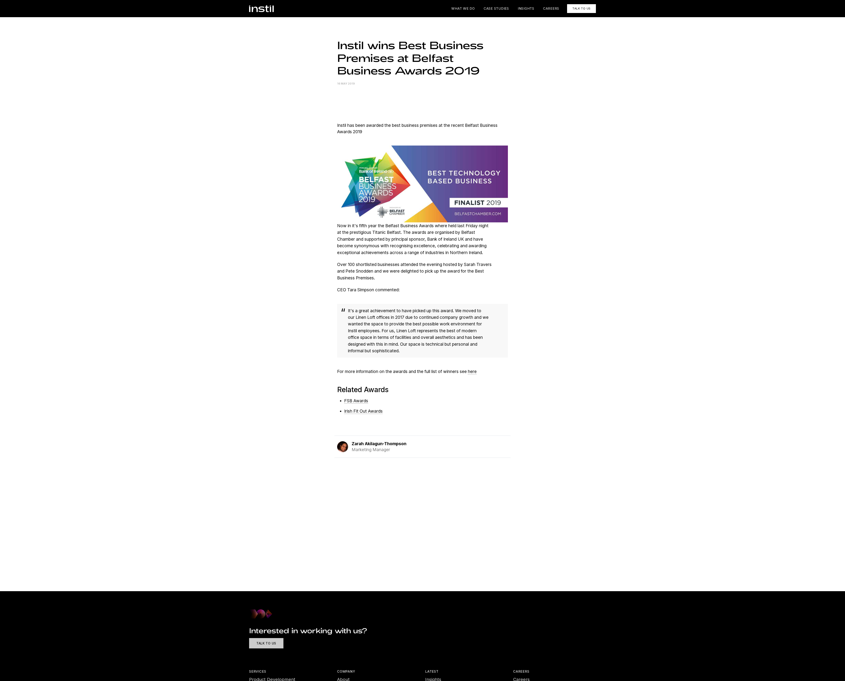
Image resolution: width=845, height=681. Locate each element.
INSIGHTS (526, 8)
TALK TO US (581, 8)
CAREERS (551, 8)
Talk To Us (266, 643)
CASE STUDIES (496, 8)
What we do (463, 8)
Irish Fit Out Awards (363, 411)
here (472, 371)
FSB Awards (356, 400)
